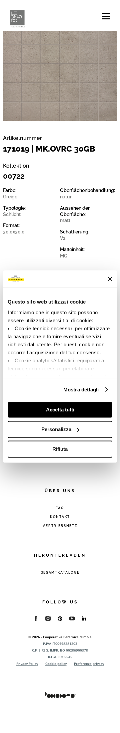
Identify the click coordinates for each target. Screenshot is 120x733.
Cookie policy (56, 663)
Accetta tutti (60, 409)
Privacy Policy (27, 663)
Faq (60, 508)
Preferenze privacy (89, 663)
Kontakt (60, 517)
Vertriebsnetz (60, 526)
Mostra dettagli (81, 389)
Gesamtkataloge (60, 572)
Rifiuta (60, 449)
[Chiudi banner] (110, 279)
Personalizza (56, 429)
